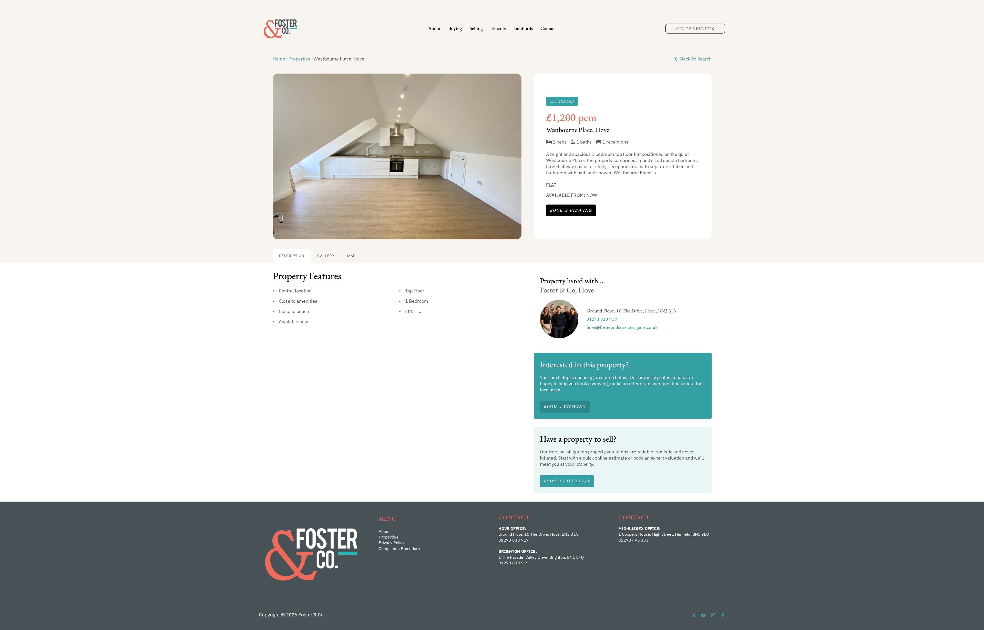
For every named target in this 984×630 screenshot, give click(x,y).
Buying (455, 28)
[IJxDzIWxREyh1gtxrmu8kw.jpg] (397, 157)
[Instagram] (713, 615)
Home (279, 59)
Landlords (523, 28)
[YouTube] (703, 615)
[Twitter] (693, 615)
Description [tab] (291, 256)
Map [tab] (351, 256)
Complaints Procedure (399, 548)
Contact (548, 28)
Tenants (498, 28)
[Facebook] (723, 615)
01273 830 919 (602, 319)
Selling (476, 28)
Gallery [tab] (325, 256)
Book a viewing (571, 210)
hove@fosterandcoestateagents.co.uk (622, 327)
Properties (299, 59)
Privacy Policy (391, 542)
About (434, 28)
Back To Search (695, 59)
